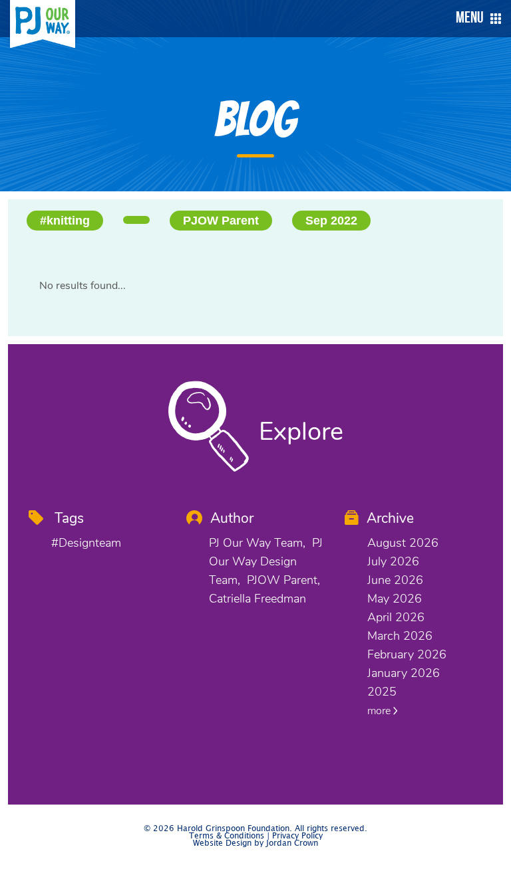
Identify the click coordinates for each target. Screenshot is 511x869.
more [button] (380, 711)
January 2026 (403, 673)
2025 (382, 692)
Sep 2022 (331, 220)
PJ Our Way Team (256, 543)
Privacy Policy (297, 836)
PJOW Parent (221, 220)
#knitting (65, 220)
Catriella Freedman (257, 599)
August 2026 (402, 543)
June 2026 (395, 580)
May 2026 (394, 599)
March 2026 (399, 636)
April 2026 (396, 617)
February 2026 (406, 654)
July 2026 (393, 561)
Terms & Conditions (226, 836)
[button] (475, 19)
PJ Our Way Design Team (266, 561)
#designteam (86, 543)
